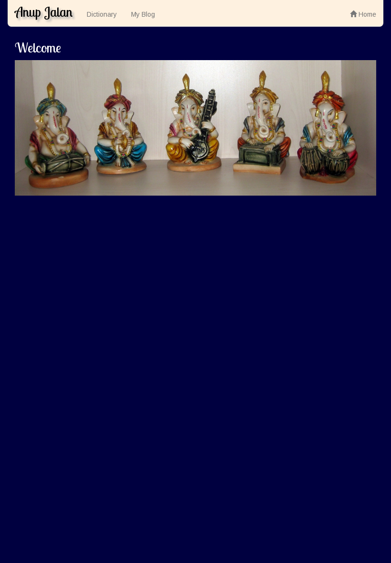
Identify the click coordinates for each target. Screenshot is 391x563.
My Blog (143, 14)
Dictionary (102, 14)
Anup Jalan (43, 11)
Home (366, 14)
